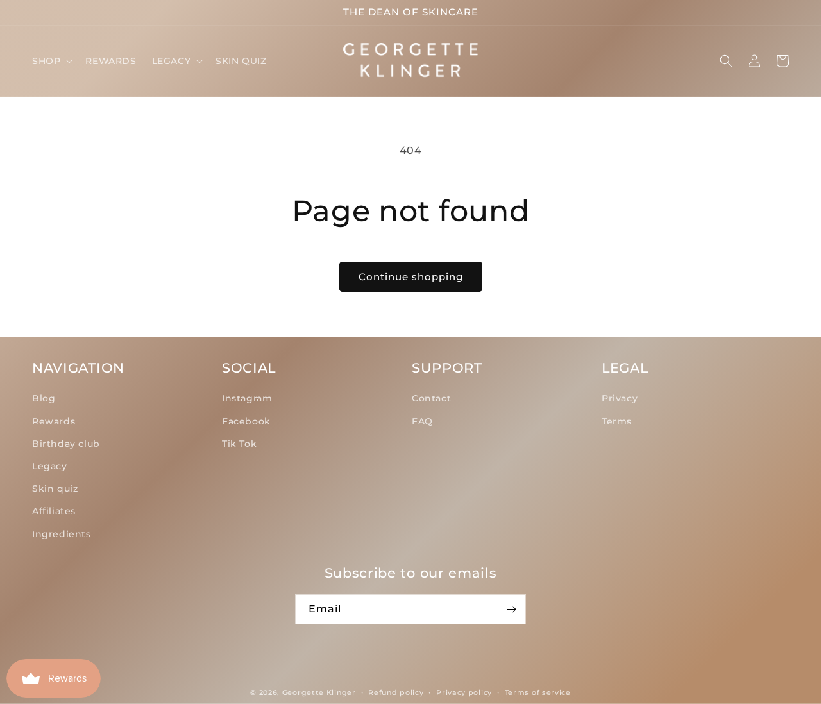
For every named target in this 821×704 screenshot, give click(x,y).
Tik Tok (239, 443)
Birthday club (66, 443)
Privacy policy (464, 692)
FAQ (422, 421)
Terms (617, 421)
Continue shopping (411, 277)
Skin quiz (55, 488)
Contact (431, 398)
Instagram (247, 398)
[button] (51, 60)
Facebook (246, 421)
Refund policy (395, 692)
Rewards (53, 421)
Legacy (49, 466)
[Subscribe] (511, 609)
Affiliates (54, 511)
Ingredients (61, 534)
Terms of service (538, 692)
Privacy (620, 398)
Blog (43, 398)
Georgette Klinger (319, 692)
